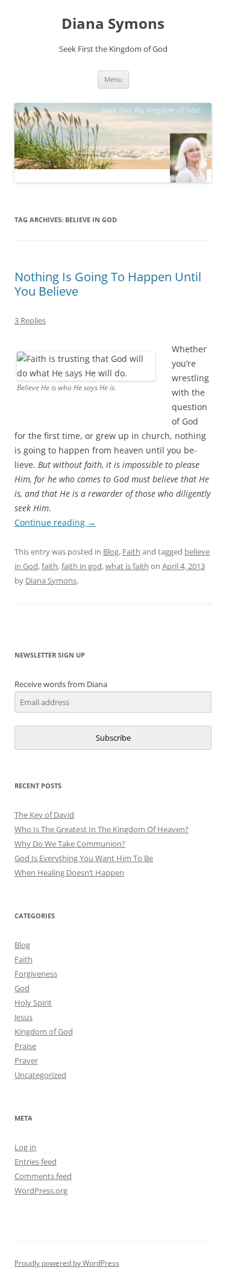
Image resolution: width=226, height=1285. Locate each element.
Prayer (26, 1060)
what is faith (127, 566)
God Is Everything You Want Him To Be (83, 858)
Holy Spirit (33, 1002)
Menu (113, 79)
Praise (25, 1046)
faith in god (81, 566)
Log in (25, 1147)
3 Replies (30, 320)
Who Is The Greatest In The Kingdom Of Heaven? (101, 829)
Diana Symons (113, 23)
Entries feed (35, 1161)
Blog (111, 551)
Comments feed (43, 1176)
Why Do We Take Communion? (69, 843)
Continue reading (55, 522)
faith (50, 566)
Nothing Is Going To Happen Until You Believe (107, 284)
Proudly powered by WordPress (66, 1263)
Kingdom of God (43, 1031)
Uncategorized (40, 1074)
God (22, 988)
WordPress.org (40, 1190)
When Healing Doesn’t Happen (69, 872)
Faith (131, 551)
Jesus (23, 1017)
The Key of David (44, 814)
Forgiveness (35, 973)
